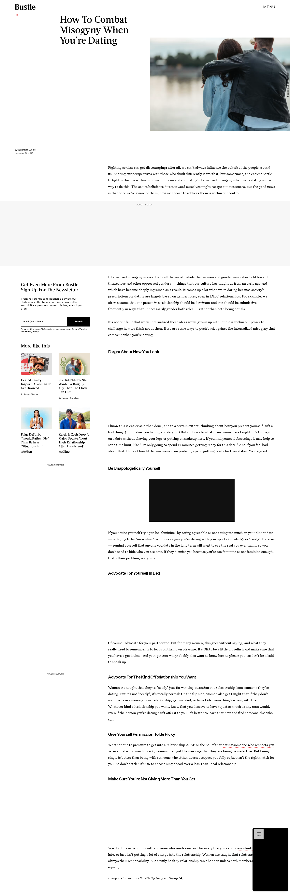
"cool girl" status (262, 539)
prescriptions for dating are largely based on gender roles (152, 296)
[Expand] (257, 831)
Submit (79, 321)
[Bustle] (25, 7)
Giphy (173, 878)
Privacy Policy (32, 331)
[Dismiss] (284, 831)
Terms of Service (79, 329)
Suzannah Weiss (26, 149)
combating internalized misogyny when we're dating (221, 180)
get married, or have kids (192, 700)
